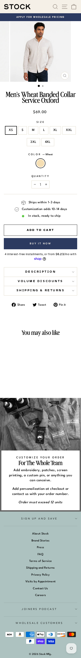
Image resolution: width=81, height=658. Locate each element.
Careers (40, 595)
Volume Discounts (40, 281)
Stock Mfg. (45, 654)
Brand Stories (41, 540)
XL (55, 130)
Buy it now (41, 243)
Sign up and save (39, 518)
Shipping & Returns (40, 290)
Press (40, 547)
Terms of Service (40, 561)
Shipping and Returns (40, 567)
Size (40, 122)
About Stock (40, 533)
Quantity (41, 176)
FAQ (40, 554)
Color (40, 154)
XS (11, 130)
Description (40, 272)
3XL (33, 142)
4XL (48, 142)
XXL (69, 130)
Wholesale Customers (39, 623)
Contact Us (40, 588)
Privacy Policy (40, 574)
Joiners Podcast (39, 609)
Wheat (40, 163)
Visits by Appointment (40, 581)
